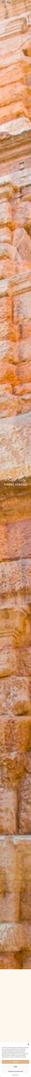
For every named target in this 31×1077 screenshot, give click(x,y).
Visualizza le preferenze (15, 1071)
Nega (15, 1066)
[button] (28, 1044)
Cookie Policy (15, 1075)
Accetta (15, 1062)
